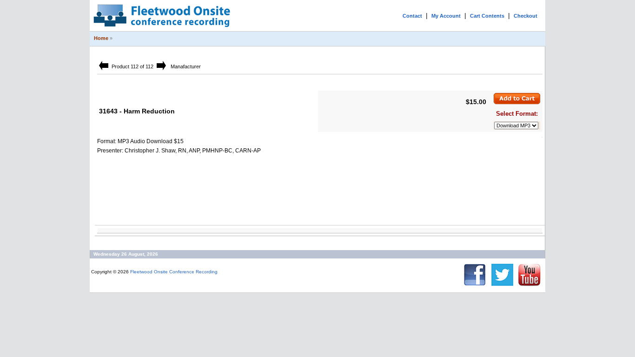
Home (101, 38)
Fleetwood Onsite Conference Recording (174, 271)
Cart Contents (487, 16)
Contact (412, 16)
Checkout (525, 16)
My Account (446, 16)
